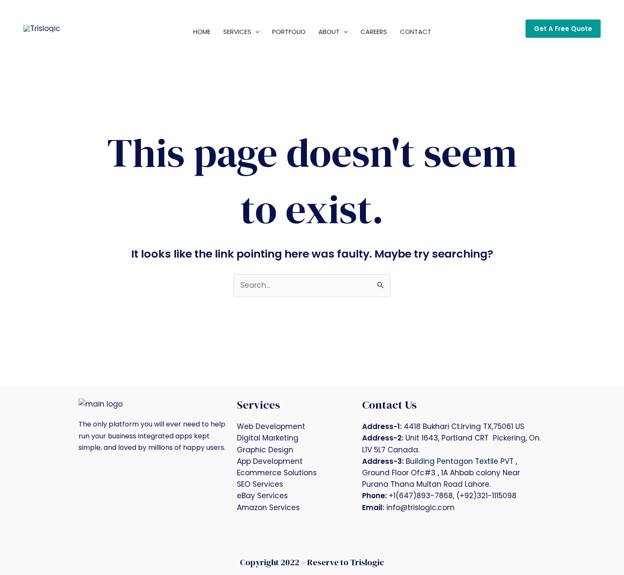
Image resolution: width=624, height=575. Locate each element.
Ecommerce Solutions (277, 473)
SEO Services (260, 484)
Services (237, 31)
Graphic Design (265, 450)
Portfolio (289, 31)
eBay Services (262, 496)
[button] (255, 31)
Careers (373, 31)
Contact (415, 31)
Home (202, 31)
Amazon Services (268, 507)
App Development (270, 461)
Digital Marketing (267, 438)
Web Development (271, 426)
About (329, 31)
